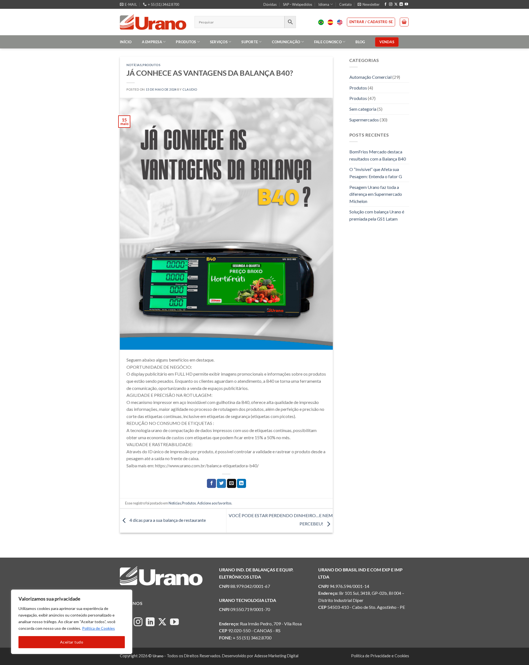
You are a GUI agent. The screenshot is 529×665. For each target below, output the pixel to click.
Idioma (323, 4)
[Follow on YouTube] (406, 4)
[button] (369, 4)
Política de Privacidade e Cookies (380, 655)
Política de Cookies (98, 628)
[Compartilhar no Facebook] (211, 483)
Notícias (134, 65)
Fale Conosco (328, 42)
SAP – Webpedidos (297, 4)
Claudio (189, 89)
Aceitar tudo (71, 642)
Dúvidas (270, 4)
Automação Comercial (370, 77)
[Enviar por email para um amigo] (231, 483)
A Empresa (152, 42)
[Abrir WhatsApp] (515, 651)
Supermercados (364, 119)
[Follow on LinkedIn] (401, 4)
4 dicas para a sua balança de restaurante (167, 520)
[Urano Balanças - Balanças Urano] (153, 22)
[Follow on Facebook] (385, 4)
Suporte (249, 42)
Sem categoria (362, 109)
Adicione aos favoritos (214, 503)
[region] (71, 622)
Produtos (186, 42)
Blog (360, 42)
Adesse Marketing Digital (276, 655)
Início (126, 42)
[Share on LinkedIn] (241, 483)
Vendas (386, 42)
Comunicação (286, 42)
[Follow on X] (396, 4)
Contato (345, 4)
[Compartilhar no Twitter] (221, 483)
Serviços (219, 42)
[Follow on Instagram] (390, 4)
